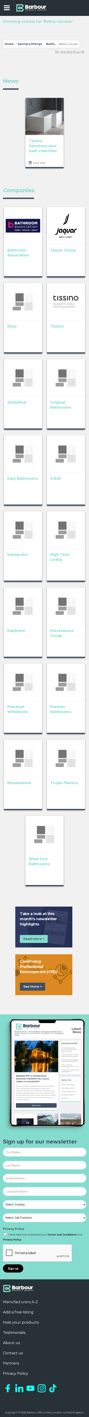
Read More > (33, 939)
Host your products (21, 1322)
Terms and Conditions (62, 1234)
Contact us (13, 1353)
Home (9, 44)
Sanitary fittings (30, 44)
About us (11, 1343)
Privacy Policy (13, 1229)
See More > (32, 986)
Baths (50, 44)
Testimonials (14, 1332)
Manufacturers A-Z (20, 1302)
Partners (11, 1363)
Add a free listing (18, 1312)
